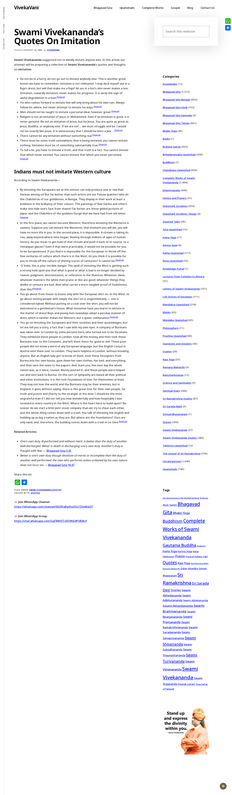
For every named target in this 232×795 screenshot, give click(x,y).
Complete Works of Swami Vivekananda (184, 529)
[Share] (228, 27)
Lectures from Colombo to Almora (183, 276)
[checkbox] (223, 786)
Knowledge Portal (173, 268)
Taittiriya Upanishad (175, 445)
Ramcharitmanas (173, 375)
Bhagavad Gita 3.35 (59, 451)
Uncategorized (172, 461)
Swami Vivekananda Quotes (45, 490)
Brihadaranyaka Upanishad (179, 154)
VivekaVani (26, 7)
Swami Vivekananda (175, 430)
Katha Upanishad (173, 253)
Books (166, 138)
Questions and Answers (177, 343)
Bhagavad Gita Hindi (175, 107)
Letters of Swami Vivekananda (181, 288)
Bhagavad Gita (172, 91)
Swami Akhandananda (178, 606)
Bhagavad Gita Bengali (176, 99)
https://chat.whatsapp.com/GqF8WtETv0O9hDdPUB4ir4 (50, 521)
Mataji (196, 551)
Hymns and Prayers (174, 198)
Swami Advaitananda (195, 600)
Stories (167, 422)
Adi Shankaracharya (189, 498)
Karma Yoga (170, 245)
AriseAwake (170, 84)
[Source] (61, 97)
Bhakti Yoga (170, 131)
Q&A (205, 556)
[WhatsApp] (228, 21)
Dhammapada (171, 190)
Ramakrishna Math (199, 563)
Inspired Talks (171, 221)
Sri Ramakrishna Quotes (177, 398)
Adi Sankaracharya (171, 498)
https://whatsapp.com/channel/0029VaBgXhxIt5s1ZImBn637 (53, 507)
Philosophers (171, 328)
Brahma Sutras (172, 146)
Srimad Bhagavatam (175, 414)
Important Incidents (175, 206)
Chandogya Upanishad (176, 170)
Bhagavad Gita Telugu (176, 123)
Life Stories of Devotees (177, 296)
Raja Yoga (169, 359)
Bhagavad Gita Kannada (177, 115)
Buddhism (169, 162)
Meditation (168, 556)
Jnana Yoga (169, 237)
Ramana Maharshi (174, 367)
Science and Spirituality (177, 382)
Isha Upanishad (172, 229)
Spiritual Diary (171, 390)
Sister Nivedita (189, 568)
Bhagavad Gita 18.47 (61, 465)
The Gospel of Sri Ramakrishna (181, 453)
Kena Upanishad (173, 260)
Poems (180, 556)
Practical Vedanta (194, 556)
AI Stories (204, 498)
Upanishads (170, 469)
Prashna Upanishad (174, 335)
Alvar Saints (170, 504)
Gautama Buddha (179, 545)
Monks (167, 312)
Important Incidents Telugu (180, 213)
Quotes (35, 493)
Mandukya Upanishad (176, 304)
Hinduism (201, 546)
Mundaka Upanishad (175, 320)
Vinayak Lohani (186, 684)
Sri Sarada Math (172, 406)
